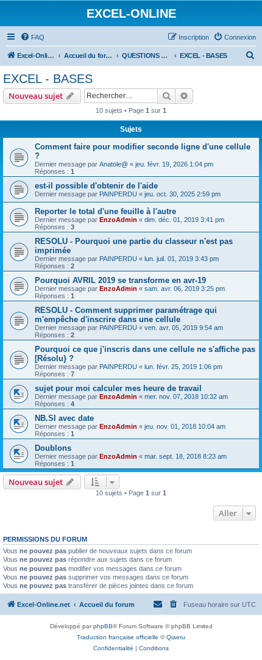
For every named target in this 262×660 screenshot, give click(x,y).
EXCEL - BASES (48, 78)
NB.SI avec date (64, 418)
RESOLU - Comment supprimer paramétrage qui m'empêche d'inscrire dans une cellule (126, 315)
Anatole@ (113, 164)
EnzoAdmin (118, 219)
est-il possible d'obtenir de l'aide (96, 185)
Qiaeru (175, 637)
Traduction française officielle (117, 637)
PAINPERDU (118, 194)
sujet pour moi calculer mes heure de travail (118, 388)
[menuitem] (32, 37)
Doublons (53, 448)
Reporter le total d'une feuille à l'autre (105, 211)
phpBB (103, 626)
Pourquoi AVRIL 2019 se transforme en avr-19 (120, 280)
